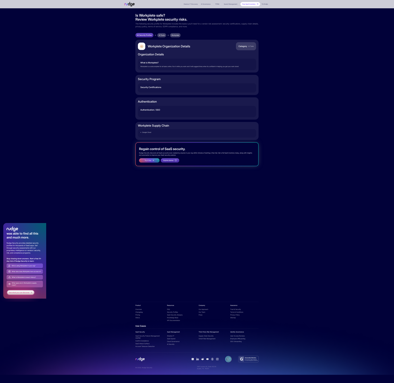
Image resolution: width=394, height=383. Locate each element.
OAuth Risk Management (207, 339)
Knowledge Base (172, 317)
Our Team (202, 312)
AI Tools (162, 35)
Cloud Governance (173, 341)
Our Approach (203, 309)
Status (137, 317)
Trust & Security (235, 309)
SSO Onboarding (236, 341)
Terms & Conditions (236, 312)
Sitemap (233, 317)
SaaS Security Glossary (175, 315)
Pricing (137, 315)
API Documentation (173, 320)
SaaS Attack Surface (142, 343)
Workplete (175, 35)
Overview (138, 309)
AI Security (170, 344)
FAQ (168, 309)
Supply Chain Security (206, 336)
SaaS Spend (171, 339)
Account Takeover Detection (145, 346)
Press (200, 315)
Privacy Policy (235, 315)
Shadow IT (170, 336)
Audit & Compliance (142, 341)
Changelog (139, 312)
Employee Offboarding (237, 339)
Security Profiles (172, 312)
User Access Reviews (237, 336)
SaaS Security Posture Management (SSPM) (147, 337)
